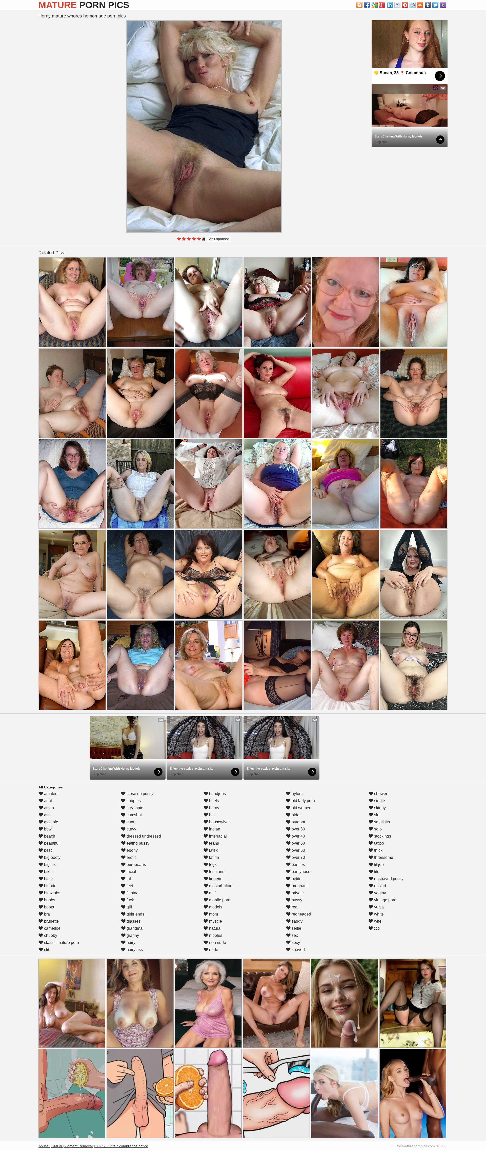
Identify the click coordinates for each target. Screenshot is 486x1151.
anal (47, 801)
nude (213, 949)
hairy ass (134, 949)
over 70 (298, 857)
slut (376, 815)
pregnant (299, 886)
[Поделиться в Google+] (382, 5)
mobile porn (219, 900)
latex (213, 850)
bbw (47, 829)
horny (213, 808)
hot (211, 815)
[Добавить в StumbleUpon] (420, 5)
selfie (296, 928)
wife (377, 921)
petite (296, 879)
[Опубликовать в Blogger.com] (359, 5)
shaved (298, 949)
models (215, 907)
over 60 (298, 850)
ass (46, 815)
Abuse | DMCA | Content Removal (65, 1146)
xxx (376, 928)
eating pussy (137, 843)
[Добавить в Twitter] (435, 5)
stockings (382, 836)
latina (213, 857)
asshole (50, 822)
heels (213, 801)
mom (213, 914)
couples (133, 801)
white (378, 914)
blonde (49, 886)
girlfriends (135, 914)
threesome (383, 857)
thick (377, 850)
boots (48, 907)
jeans (213, 843)
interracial (217, 836)
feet (129, 886)
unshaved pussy (388, 879)
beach (49, 836)
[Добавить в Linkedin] (390, 5)
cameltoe (51, 928)
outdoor (298, 822)
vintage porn (384, 900)
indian (214, 829)
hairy (130, 942)
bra (46, 914)
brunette (51, 921)
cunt (130, 822)
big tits (49, 864)
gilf (129, 907)
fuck (130, 900)
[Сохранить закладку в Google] (375, 5)
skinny (379, 808)
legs (212, 864)
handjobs (217, 793)
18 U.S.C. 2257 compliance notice (121, 1146)
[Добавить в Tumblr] (428, 5)
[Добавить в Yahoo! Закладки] (443, 5)
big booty (51, 857)
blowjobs (51, 893)
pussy (296, 900)
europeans (136, 864)
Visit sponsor (219, 239)
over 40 (298, 836)
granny (132, 935)
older (296, 815)
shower (380, 793)
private (297, 893)
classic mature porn (61, 942)
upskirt (379, 886)
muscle (215, 921)
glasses (133, 921)
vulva (378, 907)
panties (298, 864)
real (294, 907)
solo (377, 829)
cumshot (134, 815)
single (379, 801)
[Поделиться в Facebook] (367, 5)
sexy (295, 942)
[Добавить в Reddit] (413, 5)
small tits (381, 822)
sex (294, 935)
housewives (219, 822)
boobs (49, 900)
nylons (297, 793)
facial (131, 871)
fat (128, 879)
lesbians (216, 871)
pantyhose (300, 871)
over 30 (298, 829)
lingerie (215, 879)
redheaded (301, 914)
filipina (132, 893)
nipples (215, 935)
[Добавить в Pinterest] (405, 5)
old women (301, 808)
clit (46, 949)
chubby (50, 935)
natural (214, 928)
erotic (131, 857)
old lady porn (303, 801)
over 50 (298, 843)
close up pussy (139, 793)
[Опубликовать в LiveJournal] (397, 5)
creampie (134, 808)
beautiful (51, 843)
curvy (131, 829)
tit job (378, 864)
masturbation (220, 886)
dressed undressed (143, 836)
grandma (134, 928)
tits (376, 871)
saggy (296, 921)
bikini (48, 871)
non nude (217, 942)
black (48, 879)
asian (48, 808)
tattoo (378, 843)
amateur (51, 793)
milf (211, 893)
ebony (132, 850)
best (47, 850)
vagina (379, 893)
